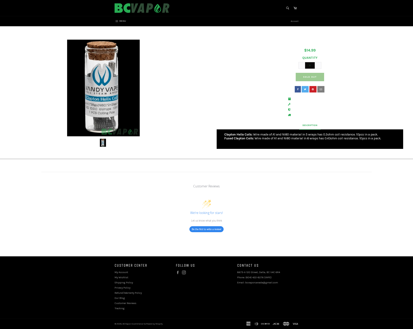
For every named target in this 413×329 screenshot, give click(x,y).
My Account (121, 272)
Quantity (309, 58)
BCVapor (127, 324)
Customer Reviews (125, 303)
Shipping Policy (124, 282)
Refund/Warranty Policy (128, 292)
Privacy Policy (122, 287)
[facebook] (298, 89)
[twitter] (305, 89)
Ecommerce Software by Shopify (147, 324)
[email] (320, 89)
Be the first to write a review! (206, 229)
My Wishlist (121, 277)
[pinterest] (313, 89)
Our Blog (120, 298)
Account (294, 21)
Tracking (120, 308)
